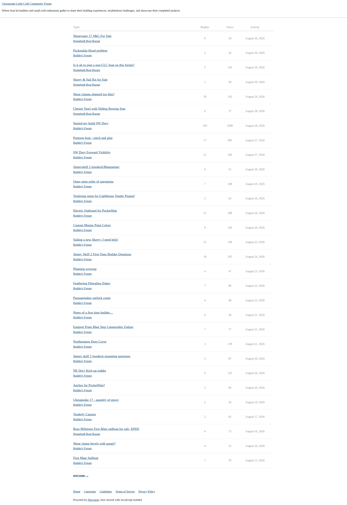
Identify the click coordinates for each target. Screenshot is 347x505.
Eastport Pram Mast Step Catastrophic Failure (103, 327)
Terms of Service (125, 491)
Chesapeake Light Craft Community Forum (27, 3)
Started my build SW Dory (90, 123)
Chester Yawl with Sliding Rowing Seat (99, 108)
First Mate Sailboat (85, 458)
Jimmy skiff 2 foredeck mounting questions (101, 356)
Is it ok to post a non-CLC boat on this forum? (103, 65)
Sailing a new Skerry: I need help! (95, 239)
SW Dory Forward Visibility (92, 152)
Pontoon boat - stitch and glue (93, 138)
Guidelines (106, 491)
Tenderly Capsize (84, 414)
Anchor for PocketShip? (89, 385)
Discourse (93, 499)
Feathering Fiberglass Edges (91, 283)
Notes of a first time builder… (93, 312)
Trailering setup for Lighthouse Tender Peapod (103, 196)
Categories (90, 491)
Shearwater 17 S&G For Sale (92, 36)
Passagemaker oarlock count (91, 298)
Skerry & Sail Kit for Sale (90, 79)
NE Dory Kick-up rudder (89, 370)
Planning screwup (85, 269)
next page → (81, 475)
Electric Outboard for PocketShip (95, 210)
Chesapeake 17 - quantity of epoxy (96, 400)
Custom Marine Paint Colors (92, 225)
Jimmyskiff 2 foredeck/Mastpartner (96, 167)
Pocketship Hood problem (90, 50)
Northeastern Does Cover (89, 341)
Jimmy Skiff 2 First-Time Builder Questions (102, 254)
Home (76, 491)
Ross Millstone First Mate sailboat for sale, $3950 (106, 429)
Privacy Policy (146, 491)
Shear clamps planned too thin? (93, 94)
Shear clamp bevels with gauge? (94, 443)
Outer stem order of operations (93, 181)
